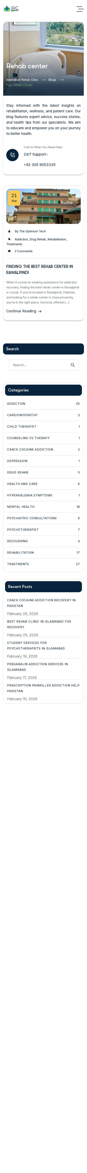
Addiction (21, 239)
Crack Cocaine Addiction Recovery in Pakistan (41, 603)
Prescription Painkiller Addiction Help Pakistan (43, 688)
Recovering (43, 541)
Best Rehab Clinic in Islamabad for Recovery (39, 624)
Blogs (52, 80)
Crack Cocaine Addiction (43, 449)
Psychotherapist (43, 530)
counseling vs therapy (43, 438)
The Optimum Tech (32, 231)
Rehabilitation (57, 239)
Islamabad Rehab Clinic (22, 80)
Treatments (14, 244)
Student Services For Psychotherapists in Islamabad (36, 645)
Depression (43, 461)
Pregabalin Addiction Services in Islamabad (37, 667)
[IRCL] (11, 9)
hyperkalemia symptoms (43, 495)
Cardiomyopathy (43, 415)
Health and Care (43, 484)
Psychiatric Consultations (43, 518)
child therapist (43, 426)
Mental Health (43, 507)
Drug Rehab (38, 239)
